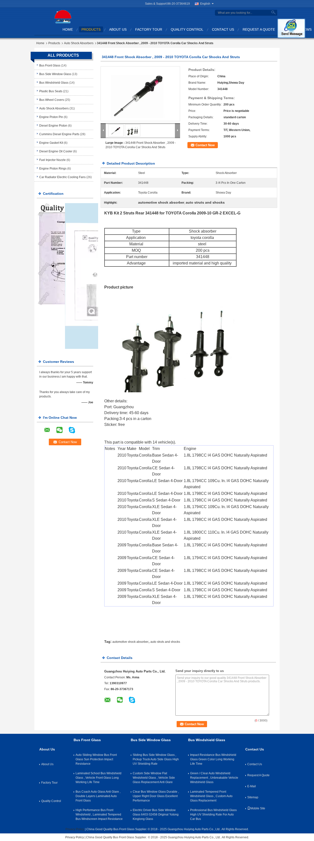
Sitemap (252, 797)
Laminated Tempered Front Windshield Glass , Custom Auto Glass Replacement (211, 796)
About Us (118, 29)
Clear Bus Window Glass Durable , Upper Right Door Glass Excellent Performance (156, 796)
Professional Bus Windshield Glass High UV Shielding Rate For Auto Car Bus (213, 814)
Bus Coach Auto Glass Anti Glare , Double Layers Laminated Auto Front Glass (98, 796)
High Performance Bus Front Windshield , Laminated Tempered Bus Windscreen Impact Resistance (99, 814)
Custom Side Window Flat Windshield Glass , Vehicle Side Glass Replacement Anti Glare (154, 778)
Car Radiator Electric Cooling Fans (62, 177)
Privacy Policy (74, 829)
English (205, 3)
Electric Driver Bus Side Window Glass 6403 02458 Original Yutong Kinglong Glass (156, 814)
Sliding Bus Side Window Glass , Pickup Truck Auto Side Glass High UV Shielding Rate (156, 759)
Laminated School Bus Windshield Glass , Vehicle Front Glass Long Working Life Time (98, 778)
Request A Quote (259, 29)
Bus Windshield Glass (53, 82)
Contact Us (223, 29)
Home (68, 29)
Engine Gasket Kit (51, 143)
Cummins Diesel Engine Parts (59, 134)
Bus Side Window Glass (55, 74)
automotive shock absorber (130, 642)
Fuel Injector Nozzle (52, 160)
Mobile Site (257, 808)
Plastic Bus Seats (50, 91)
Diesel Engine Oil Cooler (55, 151)
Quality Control (187, 29)
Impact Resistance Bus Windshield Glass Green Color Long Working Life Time (213, 759)
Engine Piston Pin (51, 117)
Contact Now (205, 145)
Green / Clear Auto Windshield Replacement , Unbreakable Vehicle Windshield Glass (214, 778)
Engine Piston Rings (52, 168)
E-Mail (251, 786)
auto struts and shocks (165, 642)
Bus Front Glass (49, 65)
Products (91, 29)
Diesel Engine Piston (53, 125)
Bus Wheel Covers (51, 100)
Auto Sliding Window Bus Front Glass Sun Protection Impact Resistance (96, 759)
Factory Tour (148, 29)
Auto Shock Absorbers (78, 43)
